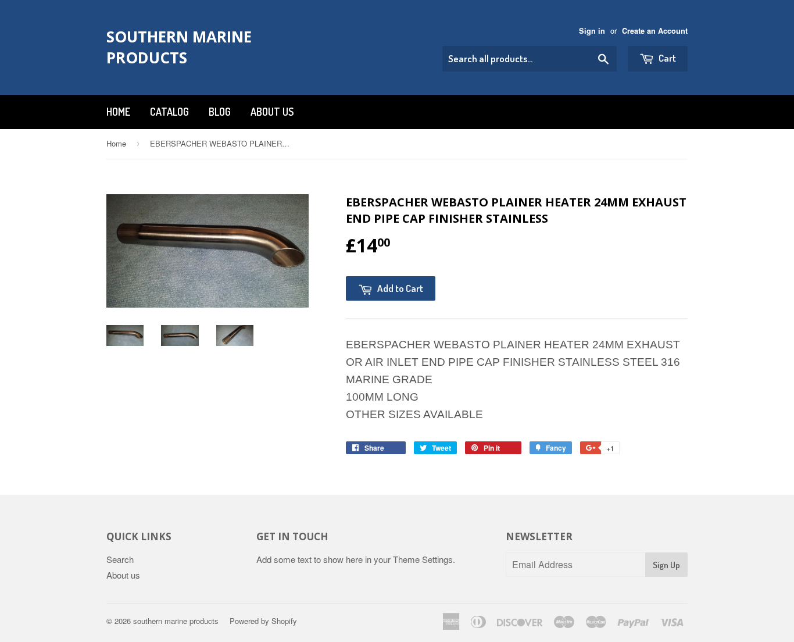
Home (118, 111)
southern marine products (179, 47)
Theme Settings (423, 559)
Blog (220, 111)
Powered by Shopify (263, 620)
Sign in (592, 31)
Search (120, 559)
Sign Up (666, 564)
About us (272, 111)
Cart (666, 58)
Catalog (169, 111)
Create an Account (655, 31)
